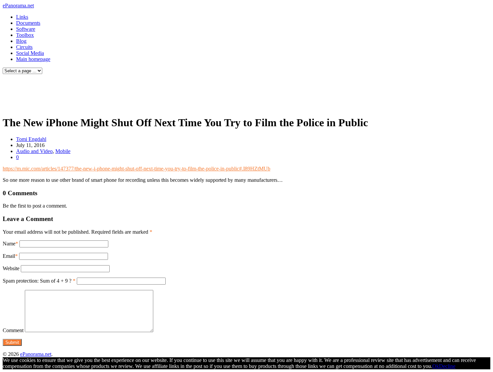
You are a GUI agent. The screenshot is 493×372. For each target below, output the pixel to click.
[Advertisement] (129, 93)
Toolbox (25, 35)
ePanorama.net (18, 5)
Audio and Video (34, 151)
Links (22, 17)
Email (9, 256)
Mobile (62, 151)
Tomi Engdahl (31, 139)
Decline (447, 366)
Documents (28, 23)
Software (25, 29)
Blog (21, 41)
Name (9, 243)
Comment (13, 330)
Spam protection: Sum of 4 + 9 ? (37, 281)
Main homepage (33, 59)
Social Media (30, 53)
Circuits (24, 47)
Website (11, 268)
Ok (435, 366)
